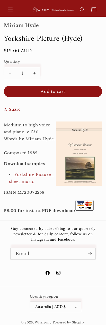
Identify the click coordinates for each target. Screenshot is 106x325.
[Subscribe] (89, 254)
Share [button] (15, 109)
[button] (10, 9)
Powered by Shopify (69, 322)
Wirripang (43, 322)
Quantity (12, 61)
